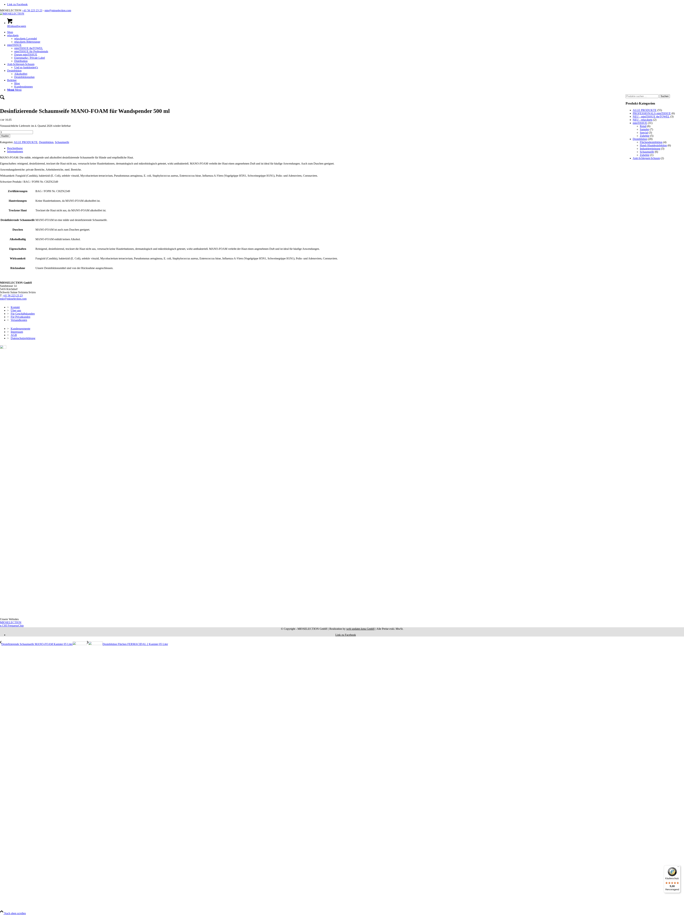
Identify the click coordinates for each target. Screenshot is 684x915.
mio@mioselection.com (58, 10)
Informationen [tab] (15, 151)
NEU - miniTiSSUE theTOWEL (651, 116)
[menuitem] (345, 32)
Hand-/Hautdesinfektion (653, 145)
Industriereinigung (650, 148)
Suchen (665, 96)
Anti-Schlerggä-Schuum (646, 158)
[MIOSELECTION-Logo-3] (12, 13)
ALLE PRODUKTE (26, 142)
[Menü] (678, 867)
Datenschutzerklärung (23, 338)
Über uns (16, 310)
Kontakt (15, 307)
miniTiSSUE (640, 122)
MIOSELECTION (10, 622)
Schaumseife (62, 142)
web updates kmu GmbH (360, 628)
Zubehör (644, 135)
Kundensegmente (20, 328)
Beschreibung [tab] (15, 148)
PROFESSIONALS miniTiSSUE (652, 113)
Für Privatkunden (20, 316)
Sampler (644, 129)
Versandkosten (19, 320)
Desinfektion (46, 142)
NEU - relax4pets (642, 119)
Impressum (17, 331)
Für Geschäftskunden (23, 313)
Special (644, 132)
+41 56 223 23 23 (32, 10)
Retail (643, 126)
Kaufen (5, 136)
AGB (14, 335)
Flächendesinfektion (651, 142)
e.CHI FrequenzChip (12, 625)
